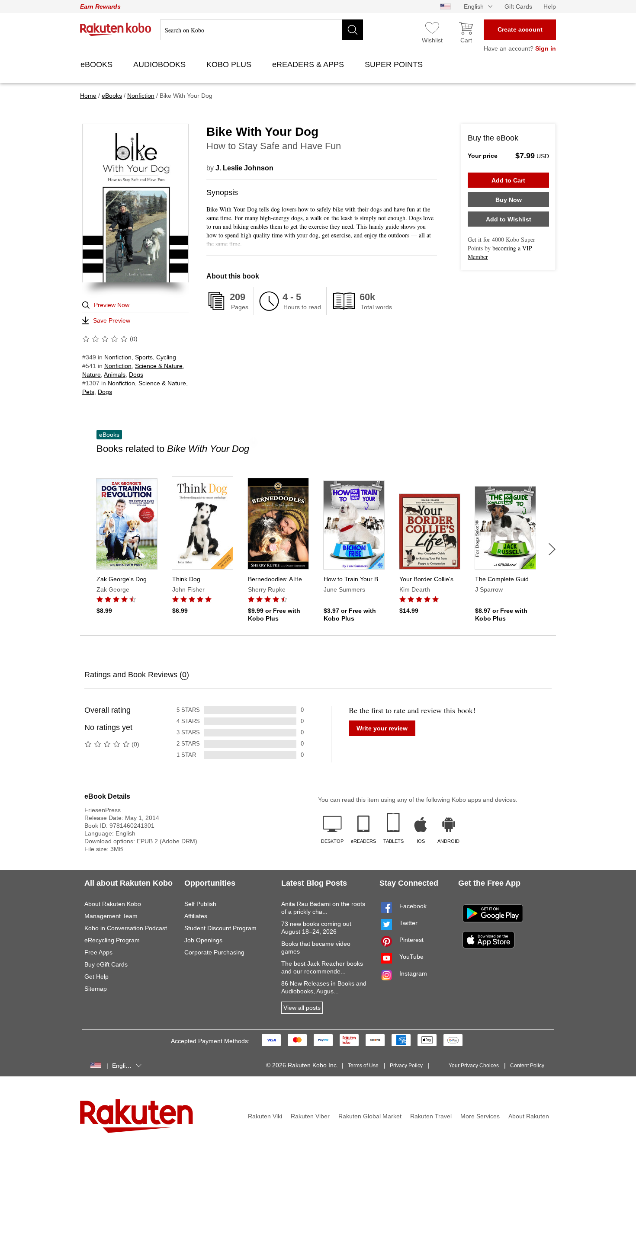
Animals (114, 374)
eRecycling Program (112, 940)
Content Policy (527, 1066)
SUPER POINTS (395, 64)
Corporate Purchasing (214, 952)
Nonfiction (118, 357)
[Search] (352, 29)
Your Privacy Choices (474, 1066)
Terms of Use (363, 1066)
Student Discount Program (220, 928)
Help (549, 6)
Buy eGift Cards (106, 964)
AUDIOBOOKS (160, 64)
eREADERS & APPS (309, 64)
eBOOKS (97, 64)
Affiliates (195, 915)
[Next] (552, 549)
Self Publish (200, 903)
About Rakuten (528, 1116)
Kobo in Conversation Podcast (125, 928)
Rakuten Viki (265, 1116)
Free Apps (98, 952)
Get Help (96, 976)
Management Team (111, 915)
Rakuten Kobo (115, 29)
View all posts (302, 1007)
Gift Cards (518, 6)
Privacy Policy (406, 1066)
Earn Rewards (100, 6)
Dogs (136, 374)
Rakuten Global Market (370, 1116)
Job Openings (203, 940)
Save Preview (111, 320)
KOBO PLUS (230, 64)
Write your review (382, 728)
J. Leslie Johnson (244, 168)
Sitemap (95, 988)
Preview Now (111, 304)
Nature (91, 374)
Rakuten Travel (431, 1116)
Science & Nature (159, 365)
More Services (480, 1116)
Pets (88, 391)
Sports (144, 357)
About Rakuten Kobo (112, 903)
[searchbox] (261, 29)
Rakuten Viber (310, 1116)
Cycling (166, 357)
